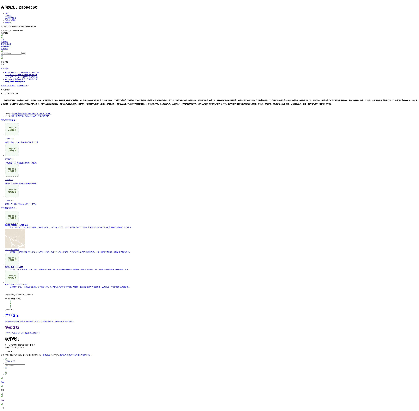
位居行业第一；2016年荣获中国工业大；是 (22, 72)
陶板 (66, 321)
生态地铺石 (9, 321)
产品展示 (12, 315)
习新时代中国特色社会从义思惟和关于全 (21, 79)
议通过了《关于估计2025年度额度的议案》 (22, 77)
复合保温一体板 (58, 321)
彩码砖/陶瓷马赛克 (21, 321)
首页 (7, 13)
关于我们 (8, 16)
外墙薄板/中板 (46, 321)
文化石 (37, 321)
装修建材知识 (10, 18)
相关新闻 (8, 120)
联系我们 (8, 22)
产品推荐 (8, 208)
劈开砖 (31, 321)
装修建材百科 (10, 20)
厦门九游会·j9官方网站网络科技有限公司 (75, 355)
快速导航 (12, 327)
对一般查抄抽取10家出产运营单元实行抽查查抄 (30, 116)
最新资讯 (5, 68)
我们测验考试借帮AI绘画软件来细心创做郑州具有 (31, 114)
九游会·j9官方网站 (8, 86)
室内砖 (71, 321)
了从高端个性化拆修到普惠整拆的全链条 (21, 75)
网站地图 (46, 355)
